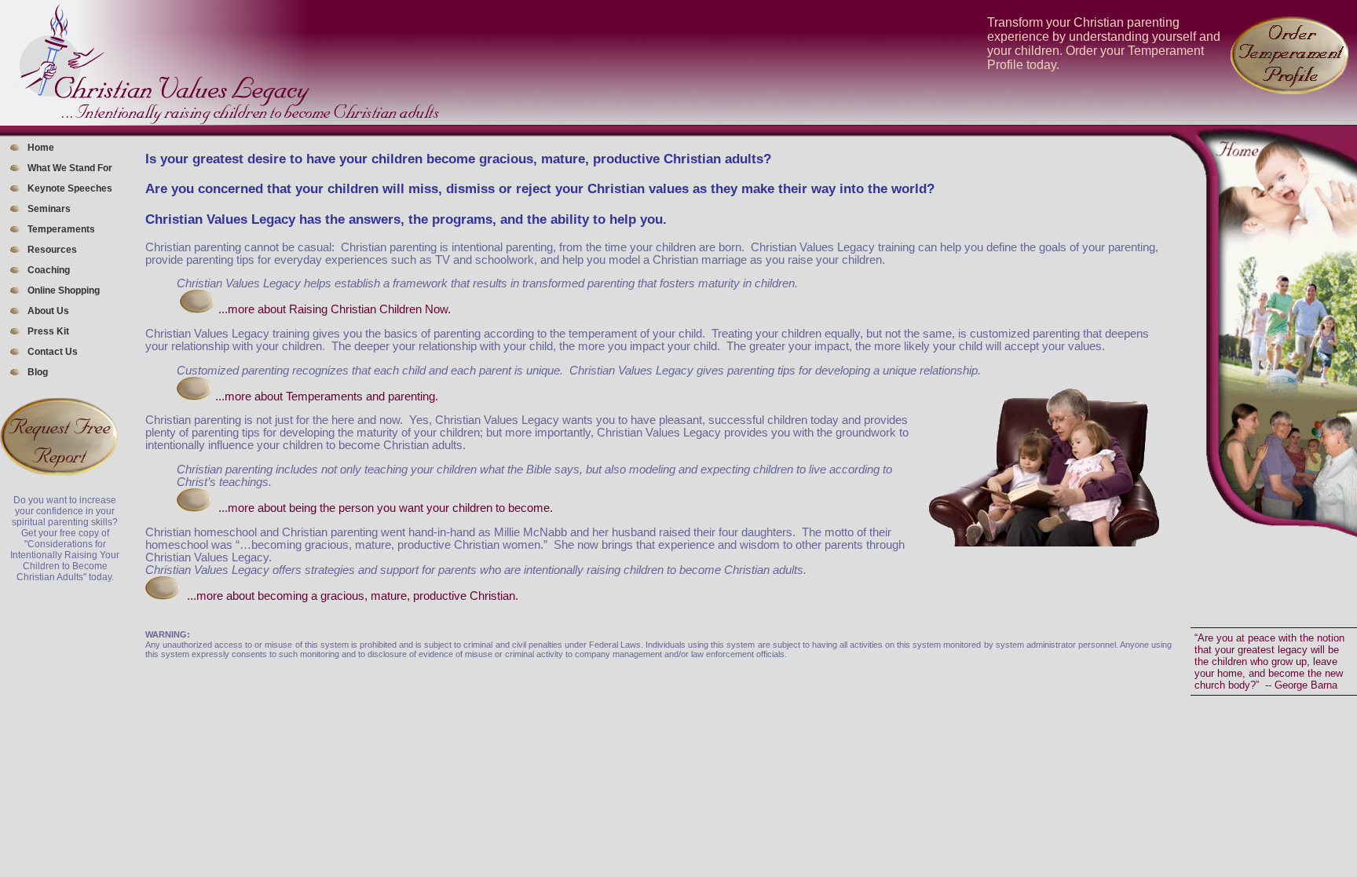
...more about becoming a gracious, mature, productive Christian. (352, 596)
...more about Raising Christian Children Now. (334, 309)
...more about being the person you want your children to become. (385, 508)
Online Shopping (63, 290)
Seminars (49, 208)
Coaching (48, 270)
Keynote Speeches (69, 188)
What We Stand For (69, 168)
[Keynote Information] (194, 508)
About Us (48, 310)
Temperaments (61, 229)
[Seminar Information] (197, 309)
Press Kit (48, 331)
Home (40, 147)
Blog (37, 372)
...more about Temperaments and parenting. (326, 396)
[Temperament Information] (194, 396)
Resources (52, 249)
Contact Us (52, 351)
